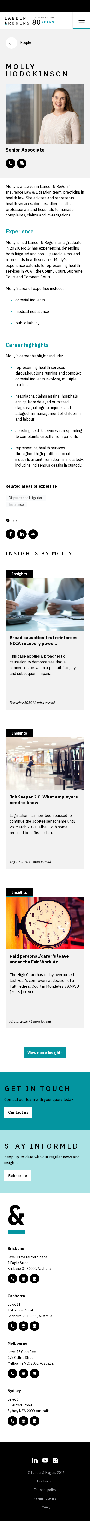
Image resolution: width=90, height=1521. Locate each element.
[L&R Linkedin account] (35, 1460)
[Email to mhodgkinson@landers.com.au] (21, 163)
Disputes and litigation (26, 498)
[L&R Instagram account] (55, 1460)
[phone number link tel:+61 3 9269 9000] (12, 1373)
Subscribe (17, 1175)
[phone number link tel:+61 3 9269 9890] (10, 163)
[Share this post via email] (33, 534)
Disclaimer (45, 1481)
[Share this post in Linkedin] (22, 534)
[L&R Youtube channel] (45, 1460)
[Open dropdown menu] (81, 20)
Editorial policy (45, 1490)
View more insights (45, 1052)
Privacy (45, 1507)
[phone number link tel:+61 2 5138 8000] (12, 1326)
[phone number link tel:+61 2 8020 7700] (12, 1421)
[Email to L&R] (34, 1278)
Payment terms (45, 1498)
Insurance (16, 504)
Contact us (18, 1112)
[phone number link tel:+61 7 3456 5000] (12, 1278)
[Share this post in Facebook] (10, 534)
